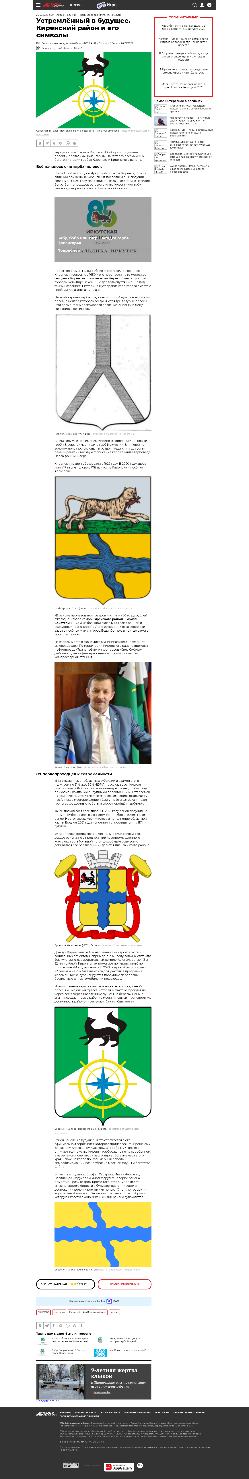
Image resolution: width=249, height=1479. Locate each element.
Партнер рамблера (91, 1465)
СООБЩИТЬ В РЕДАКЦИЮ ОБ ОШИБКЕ (80, 1416)
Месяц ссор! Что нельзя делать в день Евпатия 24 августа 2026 (184, 86)
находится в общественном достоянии (114, 434)
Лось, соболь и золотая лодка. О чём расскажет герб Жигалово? (70, 1340)
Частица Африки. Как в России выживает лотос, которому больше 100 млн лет (190, 144)
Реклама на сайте (85, 1412)
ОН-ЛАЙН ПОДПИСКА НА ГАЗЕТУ (190, 1412)
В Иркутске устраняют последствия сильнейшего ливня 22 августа (183, 71)
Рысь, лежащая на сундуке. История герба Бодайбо (125, 1340)
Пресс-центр (162, 1412)
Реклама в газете (110, 1412)
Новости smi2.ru (48, 1401)
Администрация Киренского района (105, 767)
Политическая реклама (137, 1412)
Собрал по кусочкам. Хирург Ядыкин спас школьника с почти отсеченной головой (191, 157)
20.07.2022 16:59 (45, 15)
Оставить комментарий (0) (125, 1284)
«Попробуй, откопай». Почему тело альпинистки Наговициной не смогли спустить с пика (190, 120)
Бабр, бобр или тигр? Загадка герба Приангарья (93, 240)
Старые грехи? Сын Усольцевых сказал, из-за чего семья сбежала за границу (190, 108)
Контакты (65, 1412)
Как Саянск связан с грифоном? (128, 1350)
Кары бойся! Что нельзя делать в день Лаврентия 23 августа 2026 (184, 27)
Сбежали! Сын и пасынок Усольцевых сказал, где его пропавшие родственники (191, 132)
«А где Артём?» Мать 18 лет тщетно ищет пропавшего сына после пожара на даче (190, 169)
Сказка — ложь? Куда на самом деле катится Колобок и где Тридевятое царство (183, 42)
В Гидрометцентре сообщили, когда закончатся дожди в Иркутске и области (183, 56)
